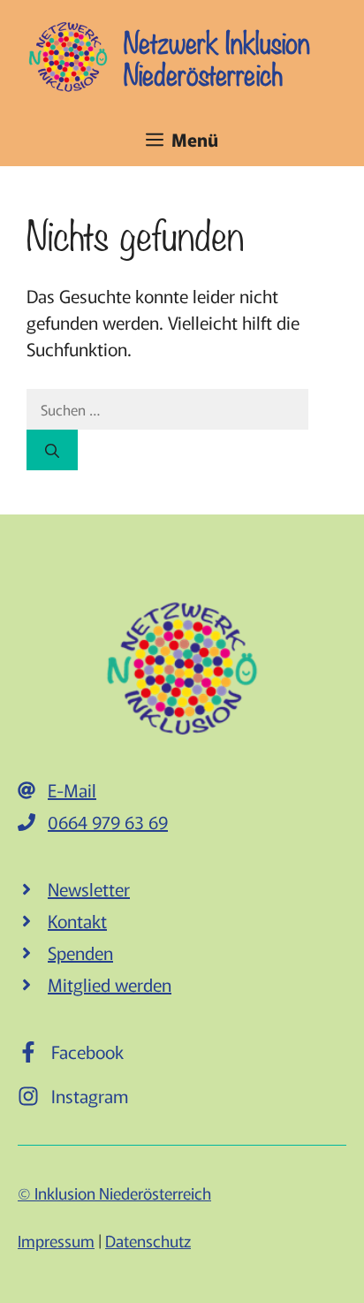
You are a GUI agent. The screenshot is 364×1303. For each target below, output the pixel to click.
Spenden (80, 952)
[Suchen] (52, 450)
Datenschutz (148, 1240)
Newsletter (89, 889)
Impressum (56, 1240)
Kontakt (77, 920)
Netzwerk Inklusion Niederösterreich (217, 56)
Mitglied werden (109, 984)
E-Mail (72, 790)
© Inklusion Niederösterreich (114, 1192)
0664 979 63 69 (108, 821)
